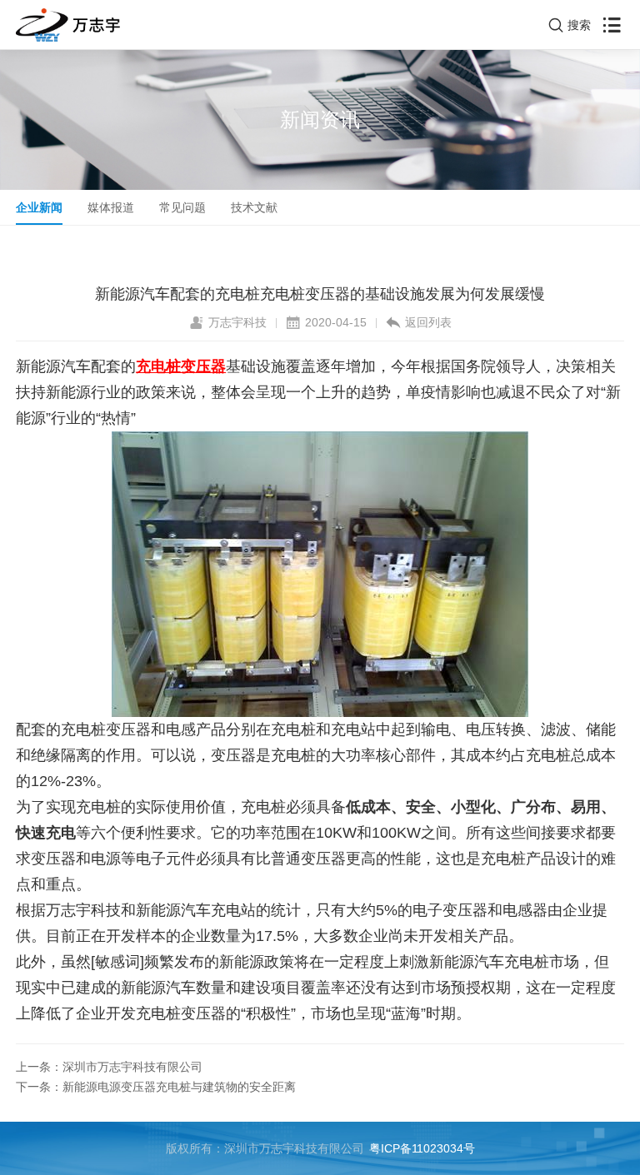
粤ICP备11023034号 (422, 1148)
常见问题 (182, 207)
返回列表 (428, 322)
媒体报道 (111, 207)
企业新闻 (39, 207)
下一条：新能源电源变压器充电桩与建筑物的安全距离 (156, 1086)
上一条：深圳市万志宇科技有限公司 (109, 1066)
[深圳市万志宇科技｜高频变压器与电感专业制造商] (68, 25)
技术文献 (254, 207)
